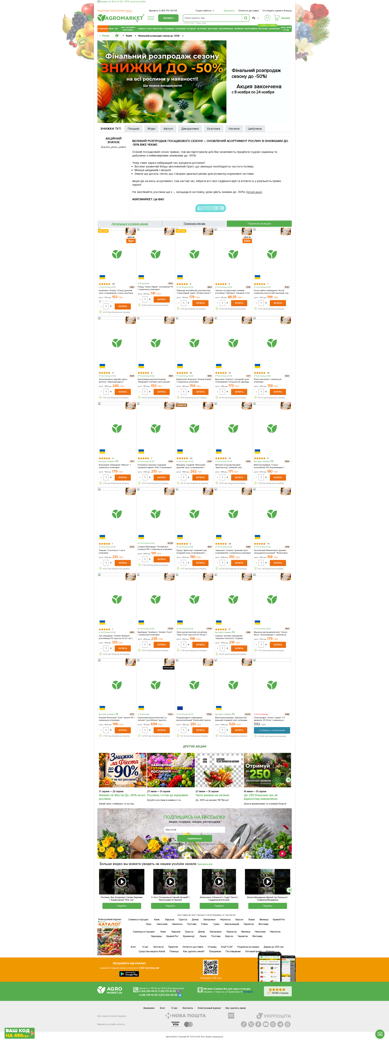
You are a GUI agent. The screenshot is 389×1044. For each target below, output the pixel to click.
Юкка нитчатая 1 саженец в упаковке (267, 380)
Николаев (162, 924)
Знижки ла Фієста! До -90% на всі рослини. (122, 797)
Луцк (148, 924)
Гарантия (173, 946)
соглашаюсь (177, 843)
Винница (264, 919)
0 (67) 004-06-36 (167, 995)
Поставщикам (233, 951)
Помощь (174, 951)
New (111, 28)
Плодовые (180, 28)
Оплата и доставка (248, 10)
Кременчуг (189, 936)
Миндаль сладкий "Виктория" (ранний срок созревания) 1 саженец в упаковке (191, 466)
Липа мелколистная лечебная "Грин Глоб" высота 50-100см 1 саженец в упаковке (191, 633)
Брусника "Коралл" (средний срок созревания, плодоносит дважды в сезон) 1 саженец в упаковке (233, 380)
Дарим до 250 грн (274, 946)
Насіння (234, 129)
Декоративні (190, 129)
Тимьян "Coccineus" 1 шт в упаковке (112, 551)
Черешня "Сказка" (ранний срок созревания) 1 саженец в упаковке (233, 551)
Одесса (183, 919)
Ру (253, 18)
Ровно (204, 924)
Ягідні (151, 129)
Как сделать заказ (235, 1008)
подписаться (194, 838)
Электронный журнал (209, 1008)
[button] (379, 1034)
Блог (133, 946)
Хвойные (238, 28)
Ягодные (191, 28)
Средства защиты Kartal (152, 951)
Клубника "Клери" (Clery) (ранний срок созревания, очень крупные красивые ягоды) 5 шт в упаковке (116, 291)
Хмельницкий (232, 924)
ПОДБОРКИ (103, 28)
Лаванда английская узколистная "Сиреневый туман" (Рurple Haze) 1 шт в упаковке (193, 291)
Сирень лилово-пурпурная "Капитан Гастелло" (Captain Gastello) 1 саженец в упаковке (231, 636)
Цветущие (213, 28)
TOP (116, 28)
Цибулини (255, 129)
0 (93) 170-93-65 (168, 10)
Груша (198, 23)
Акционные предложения (114, 10)
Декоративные (226, 28)
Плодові (133, 129)
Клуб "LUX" (227, 946)
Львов (251, 919)
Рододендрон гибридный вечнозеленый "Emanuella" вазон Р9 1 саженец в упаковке (193, 718)
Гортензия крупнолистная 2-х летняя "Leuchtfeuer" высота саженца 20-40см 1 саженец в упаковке (153, 718)
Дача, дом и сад (286, 28)
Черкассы (225, 919)
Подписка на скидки (248, 946)
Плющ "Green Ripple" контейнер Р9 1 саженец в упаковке (155, 288)
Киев (156, 919)
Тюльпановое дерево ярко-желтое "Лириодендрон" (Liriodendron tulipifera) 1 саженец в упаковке (116, 380)
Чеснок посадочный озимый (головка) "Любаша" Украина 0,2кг (232, 291)
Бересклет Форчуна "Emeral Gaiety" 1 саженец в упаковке (194, 380)
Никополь (177, 924)
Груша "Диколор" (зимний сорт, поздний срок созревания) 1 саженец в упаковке (191, 551)
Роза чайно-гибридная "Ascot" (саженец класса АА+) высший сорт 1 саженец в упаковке (271, 291)
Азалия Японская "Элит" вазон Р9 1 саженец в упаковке (116, 718)
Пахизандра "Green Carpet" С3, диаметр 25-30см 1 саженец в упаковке (269, 718)
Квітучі (168, 129)
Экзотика (202, 28)
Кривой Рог (279, 919)
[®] (120, 20)
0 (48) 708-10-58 (148, 995)
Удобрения (274, 28)
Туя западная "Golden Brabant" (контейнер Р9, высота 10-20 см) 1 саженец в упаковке (115, 636)
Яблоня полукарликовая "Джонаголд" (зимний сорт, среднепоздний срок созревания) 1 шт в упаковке (232, 466)
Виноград (158, 28)
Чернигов (249, 924)
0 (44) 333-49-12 (148, 991)
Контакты (159, 946)
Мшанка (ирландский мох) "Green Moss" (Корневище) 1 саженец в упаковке (270, 633)
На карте (248, 991)
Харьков (169, 919)
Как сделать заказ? (194, 951)
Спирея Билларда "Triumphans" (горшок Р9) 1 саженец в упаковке (155, 547)
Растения (263, 28)
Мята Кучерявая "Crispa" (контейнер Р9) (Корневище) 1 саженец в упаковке (269, 466)
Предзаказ (215, 951)
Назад (105, 35)
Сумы (216, 924)
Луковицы (169, 28)
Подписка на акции (259, 223)
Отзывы (212, 946)
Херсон (239, 919)
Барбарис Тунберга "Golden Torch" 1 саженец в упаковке (155, 633)
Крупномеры (250, 28)
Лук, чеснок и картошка (128, 28)
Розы (149, 28)
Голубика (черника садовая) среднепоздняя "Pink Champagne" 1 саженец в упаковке (156, 466)
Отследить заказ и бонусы (277, 10)
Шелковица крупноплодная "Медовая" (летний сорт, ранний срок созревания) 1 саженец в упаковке (154, 380)
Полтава (191, 924)
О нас (145, 946)
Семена (142, 28)
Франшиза (229, 10)
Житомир (263, 924)
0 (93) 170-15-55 (167, 991)
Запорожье (209, 919)
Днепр (195, 919)
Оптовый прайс (253, 951)
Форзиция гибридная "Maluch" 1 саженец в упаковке (115, 466)
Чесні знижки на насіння (212, 795)
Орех (204, 23)
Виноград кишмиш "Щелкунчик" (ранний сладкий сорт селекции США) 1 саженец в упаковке (231, 718)
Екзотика (213, 129)
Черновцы (156, 936)
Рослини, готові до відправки (167, 795)
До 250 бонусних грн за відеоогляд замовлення (261, 797)
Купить (123, 306)
